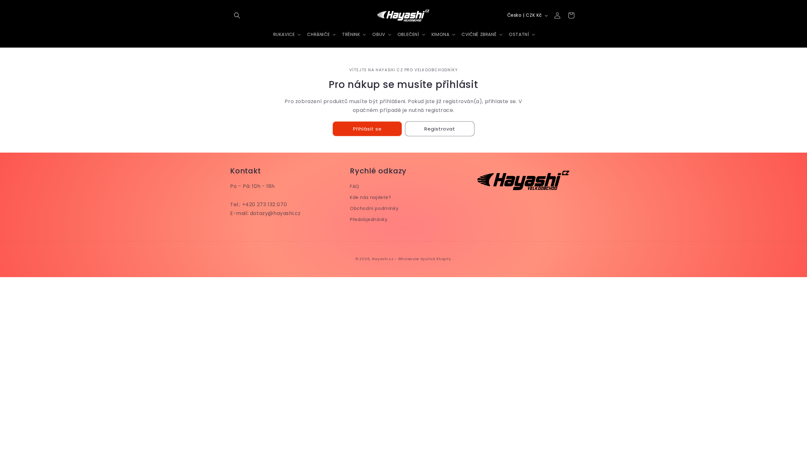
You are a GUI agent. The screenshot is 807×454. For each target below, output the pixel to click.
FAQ (354, 186)
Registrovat (439, 128)
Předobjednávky (368, 219)
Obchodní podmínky (374, 208)
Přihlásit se (367, 128)
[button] (237, 15)
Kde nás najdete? (370, 197)
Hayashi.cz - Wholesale (395, 258)
